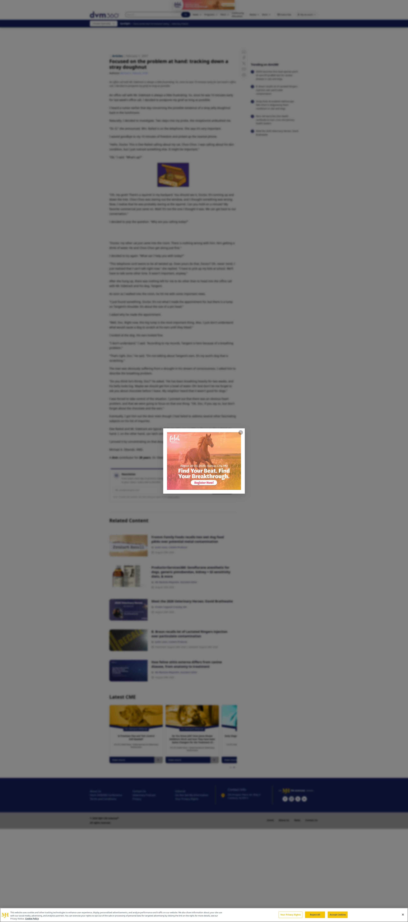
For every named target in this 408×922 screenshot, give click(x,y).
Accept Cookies (338, 914)
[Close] (402, 914)
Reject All (315, 914)
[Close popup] (240, 432)
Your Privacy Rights (290, 914)
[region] (204, 915)
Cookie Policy (32, 918)
